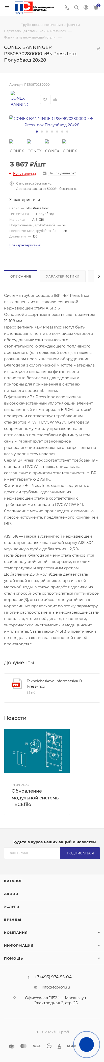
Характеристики (62, 276)
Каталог (13, 881)
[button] (36, 131)
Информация (19, 945)
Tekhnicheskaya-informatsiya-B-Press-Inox (55, 684)
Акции (11, 894)
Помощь (13, 958)
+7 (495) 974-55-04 (53, 977)
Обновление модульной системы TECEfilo (36, 797)
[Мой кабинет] (86, 8)
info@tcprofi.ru (56, 987)
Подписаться (80, 853)
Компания (16, 932)
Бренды (12, 920)
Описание (20, 276)
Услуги (11, 907)
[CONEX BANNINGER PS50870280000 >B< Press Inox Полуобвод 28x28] (52, 121)
